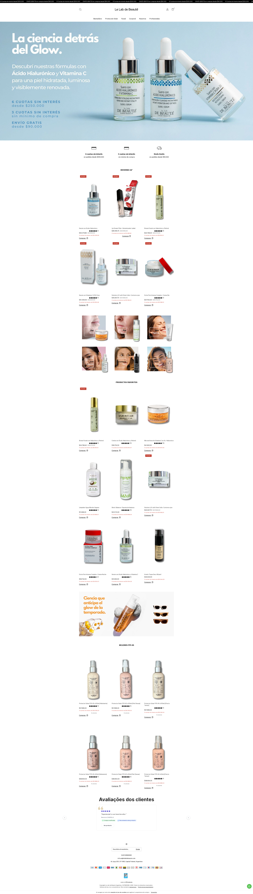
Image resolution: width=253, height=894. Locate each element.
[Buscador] (81, 9)
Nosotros (142, 19)
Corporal (132, 19)
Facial (123, 19)
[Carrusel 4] (94, 358)
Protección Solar (111, 19)
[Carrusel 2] (126, 327)
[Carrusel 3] (159, 327)
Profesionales (154, 19)
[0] (172, 10)
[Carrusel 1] (94, 327)
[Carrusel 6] (159, 358)
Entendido (154, 892)
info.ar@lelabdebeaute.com (126, 874)
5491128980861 (126, 870)
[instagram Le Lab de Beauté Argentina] (126, 859)
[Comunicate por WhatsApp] (249, 886)
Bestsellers (97, 19)
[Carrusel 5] (126, 358)
